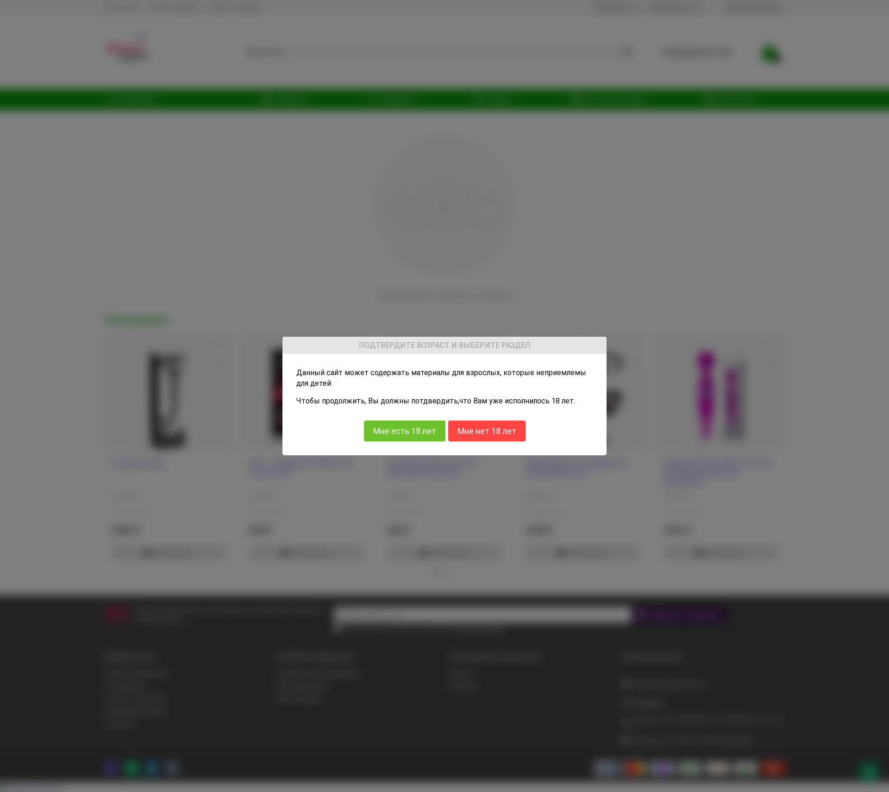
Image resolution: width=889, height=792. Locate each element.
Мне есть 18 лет (404, 430)
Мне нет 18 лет (486, 430)
